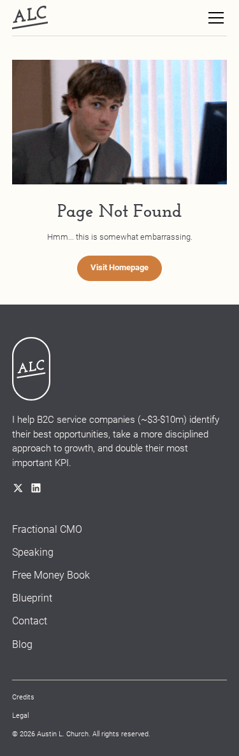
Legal (20, 715)
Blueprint (32, 598)
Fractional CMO (47, 529)
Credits (23, 697)
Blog (22, 644)
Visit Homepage (119, 267)
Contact (29, 621)
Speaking (33, 552)
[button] (214, 18)
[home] (30, 17)
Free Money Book (51, 575)
